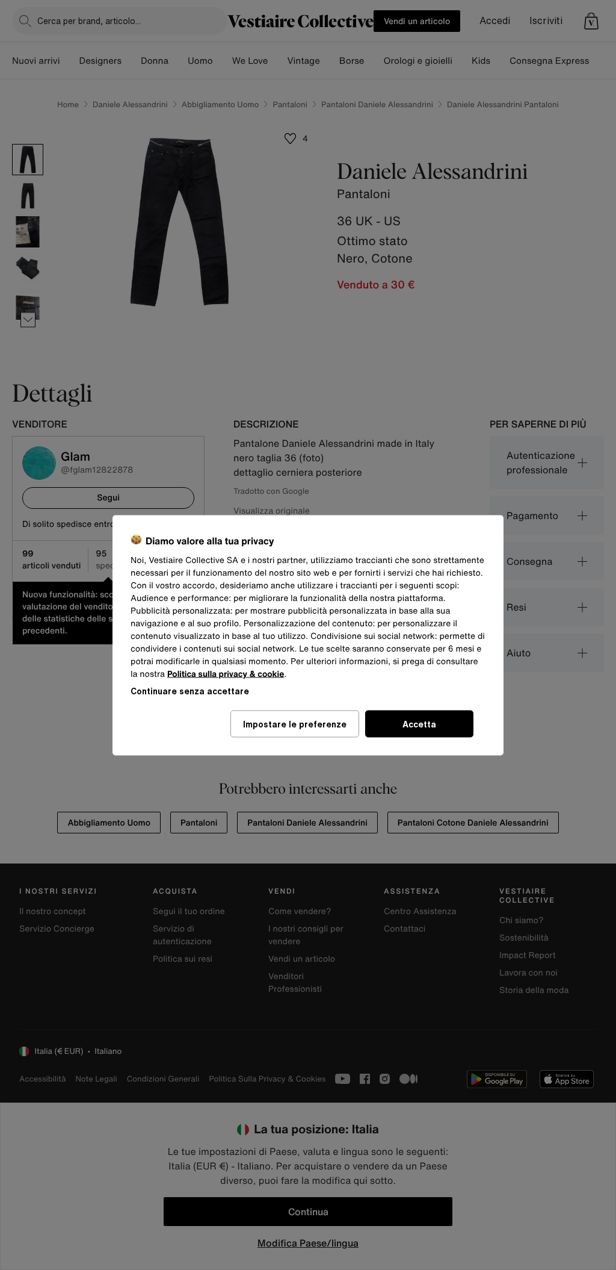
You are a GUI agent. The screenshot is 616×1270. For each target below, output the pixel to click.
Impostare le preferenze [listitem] (294, 723)
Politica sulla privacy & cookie (226, 673)
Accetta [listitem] (419, 723)
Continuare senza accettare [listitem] (190, 690)
